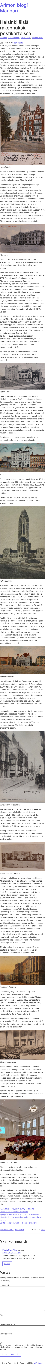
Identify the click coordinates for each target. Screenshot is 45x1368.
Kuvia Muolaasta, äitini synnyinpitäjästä (17, 1209)
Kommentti (4, 1285)
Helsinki (3, 37)
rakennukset (37, 37)
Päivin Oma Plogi (9, 1250)
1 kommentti (17, 43)
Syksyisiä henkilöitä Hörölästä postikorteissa (19, 1214)
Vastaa (7, 1263)
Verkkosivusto (6, 1334)
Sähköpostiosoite (8, 1324)
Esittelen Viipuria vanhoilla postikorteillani (18, 1223)
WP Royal (38, 1363)
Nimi (2, 1315)
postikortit (19, 1229)
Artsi (43, 1229)
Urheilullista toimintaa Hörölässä (14, 1211)
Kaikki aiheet (14, 37)
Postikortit (25, 37)
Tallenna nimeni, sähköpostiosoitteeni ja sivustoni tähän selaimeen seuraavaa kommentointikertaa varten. (21, 1347)
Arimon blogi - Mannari (15, 8)
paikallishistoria (7, 1229)
